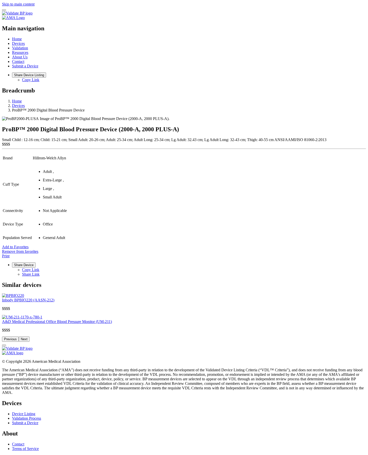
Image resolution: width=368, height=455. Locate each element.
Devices (18, 43)
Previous (10, 339)
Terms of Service (25, 448)
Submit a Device (25, 66)
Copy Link (30, 80)
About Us (20, 57)
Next (24, 339)
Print (6, 256)
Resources (20, 52)
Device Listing (23, 414)
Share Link (31, 274)
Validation (20, 48)
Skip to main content (18, 4)
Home (17, 39)
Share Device (24, 265)
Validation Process (26, 418)
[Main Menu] (4, 10)
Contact (18, 61)
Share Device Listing (29, 75)
